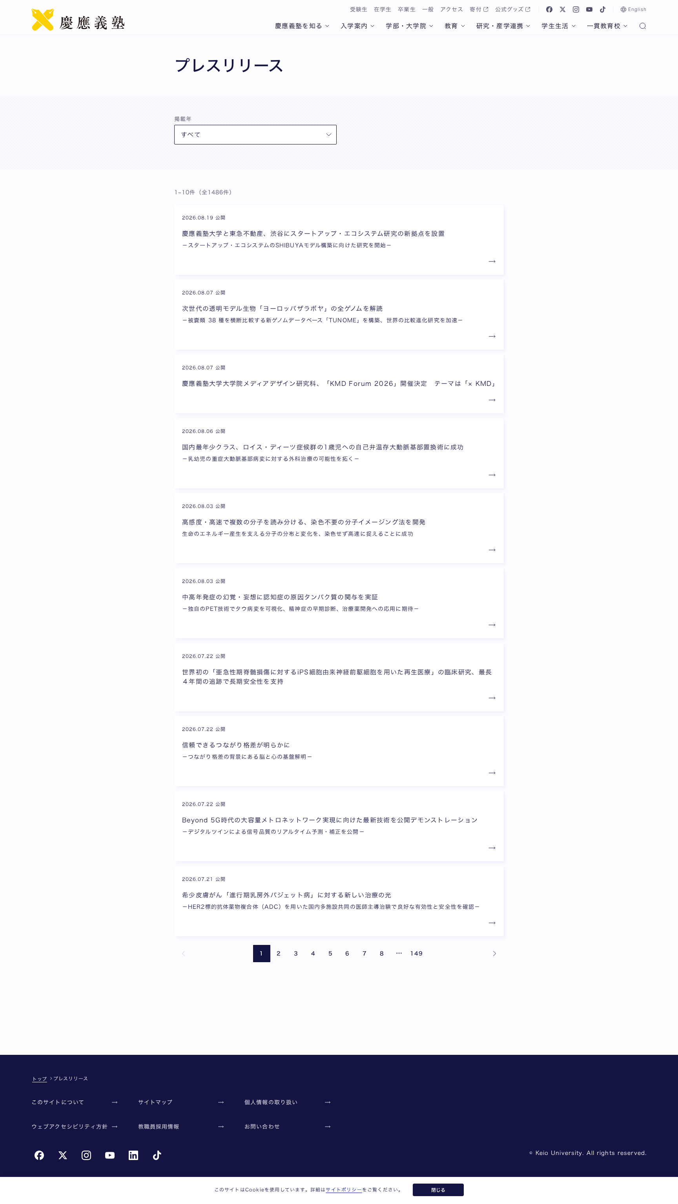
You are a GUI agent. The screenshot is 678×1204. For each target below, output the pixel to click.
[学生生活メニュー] (573, 26)
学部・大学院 (406, 26)
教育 (451, 26)
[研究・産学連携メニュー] (528, 26)
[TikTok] (602, 9)
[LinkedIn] (133, 1155)
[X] (562, 9)
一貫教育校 (604, 26)
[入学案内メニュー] (372, 26)
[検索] (643, 27)
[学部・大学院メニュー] (431, 26)
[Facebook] (549, 9)
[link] (183, 953)
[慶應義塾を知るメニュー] (327, 26)
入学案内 (354, 26)
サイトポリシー (344, 1189)
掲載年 (183, 119)
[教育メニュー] (463, 26)
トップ (39, 1078)
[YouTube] (589, 9)
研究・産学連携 (500, 26)
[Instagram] (576, 9)
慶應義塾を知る (299, 26)
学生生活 (555, 26)
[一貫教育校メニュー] (625, 26)
